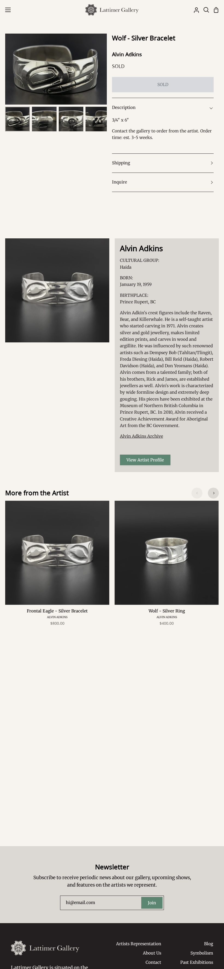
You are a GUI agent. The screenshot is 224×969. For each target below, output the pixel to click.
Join (152, 902)
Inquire (119, 182)
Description (123, 107)
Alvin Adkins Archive (141, 436)
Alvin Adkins (127, 54)
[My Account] (194, 10)
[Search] (204, 10)
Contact (153, 962)
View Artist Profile (145, 460)
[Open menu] (5, 10)
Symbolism (201, 953)
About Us (152, 953)
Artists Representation (138, 943)
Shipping (121, 162)
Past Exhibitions (196, 962)
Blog (208, 943)
